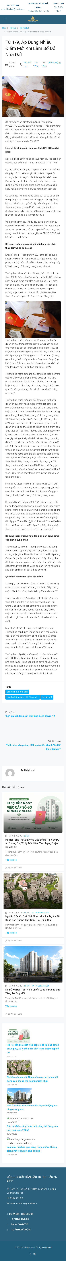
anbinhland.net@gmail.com (13, 9)
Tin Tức (13, 28)
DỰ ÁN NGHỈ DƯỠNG (20, 1229)
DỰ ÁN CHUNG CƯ (19, 1219)
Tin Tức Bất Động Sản (52, 64)
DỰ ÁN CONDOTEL (19, 1224)
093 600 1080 (13, 5)
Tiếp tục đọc (11, 860)
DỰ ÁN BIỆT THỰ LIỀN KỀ (21, 1214)
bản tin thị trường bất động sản (22, 697)
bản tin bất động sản (17, 691)
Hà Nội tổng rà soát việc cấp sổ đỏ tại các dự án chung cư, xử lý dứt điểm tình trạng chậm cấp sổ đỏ (32, 843)
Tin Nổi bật (24, 28)
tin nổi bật (47, 697)
